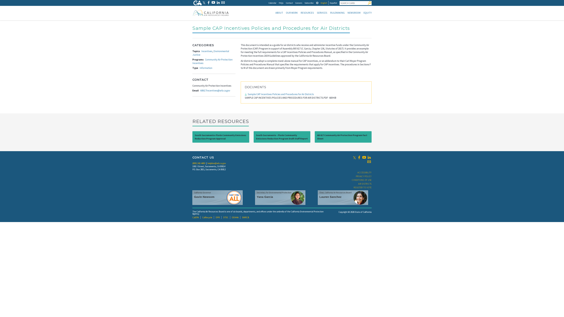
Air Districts (365, 183)
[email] (369, 162)
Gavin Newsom (204, 196)
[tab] (317, 3)
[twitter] (354, 157)
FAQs (281, 2)
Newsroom (354, 12)
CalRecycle (207, 217)
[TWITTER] (204, 2)
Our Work (292, 12)
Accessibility (364, 172)
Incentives (206, 51)
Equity (368, 12)
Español (333, 2)
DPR (218, 217)
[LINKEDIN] (218, 2)
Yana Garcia (265, 196)
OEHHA (235, 217)
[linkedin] (369, 157)
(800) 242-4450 (198, 163)
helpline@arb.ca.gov (217, 163)
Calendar (272, 2)
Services (322, 12)
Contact (289, 2)
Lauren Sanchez (330, 196)
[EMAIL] (223, 2)
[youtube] (364, 157)
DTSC (225, 217)
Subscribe (309, 2)
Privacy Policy (364, 176)
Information (206, 68)
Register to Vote (363, 187)
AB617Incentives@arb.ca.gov (215, 90)
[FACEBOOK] (208, 2)
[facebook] (359, 157)
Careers (298, 2)
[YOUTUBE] (213, 2)
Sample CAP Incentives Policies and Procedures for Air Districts (281, 94)
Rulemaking (337, 12)
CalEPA (195, 217)
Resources (307, 12)
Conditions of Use (362, 180)
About (279, 12)
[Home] (210, 12)
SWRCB (245, 217)
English (324, 2)
